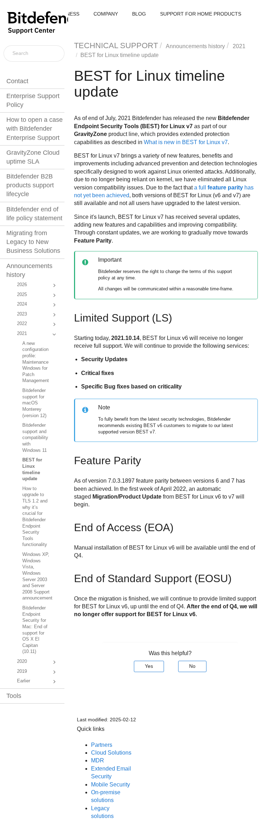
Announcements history (29, 270)
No (192, 666)
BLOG (139, 14)
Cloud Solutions (111, 753)
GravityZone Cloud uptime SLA (33, 157)
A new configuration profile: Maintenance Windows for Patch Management (35, 362)
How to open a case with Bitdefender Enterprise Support (34, 128)
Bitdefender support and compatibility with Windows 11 (35, 438)
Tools (13, 695)
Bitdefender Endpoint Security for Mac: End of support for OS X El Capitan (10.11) (34, 630)
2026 (22, 284)
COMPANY (106, 14)
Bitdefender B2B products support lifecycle (30, 185)
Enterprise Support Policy (33, 100)
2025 (22, 294)
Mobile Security (110, 785)
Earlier (23, 680)
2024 (22, 304)
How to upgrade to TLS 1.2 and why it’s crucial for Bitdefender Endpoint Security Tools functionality (34, 516)
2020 (22, 661)
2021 (22, 333)
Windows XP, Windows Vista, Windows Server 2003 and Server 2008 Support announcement (37, 576)
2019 (22, 671)
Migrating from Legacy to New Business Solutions (33, 241)
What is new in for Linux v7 (186, 142)
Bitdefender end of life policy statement (34, 214)
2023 (22, 314)
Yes (149, 666)
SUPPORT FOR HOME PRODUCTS (200, 14)
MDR (97, 760)
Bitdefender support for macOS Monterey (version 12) (34, 403)
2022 (22, 323)
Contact (17, 81)
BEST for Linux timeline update (32, 469)
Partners (101, 745)
